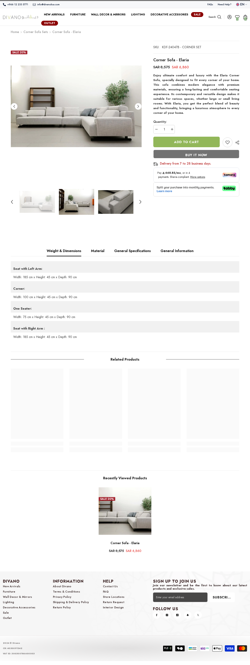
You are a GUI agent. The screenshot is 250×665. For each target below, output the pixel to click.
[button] (14, 106)
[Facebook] (156, 615)
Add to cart (186, 142)
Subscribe (222, 597)
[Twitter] (198, 615)
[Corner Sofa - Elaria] (125, 511)
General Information (177, 250)
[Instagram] (167, 615)
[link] (37, 444)
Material (97, 250)
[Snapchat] (187, 615)
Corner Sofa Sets (35, 32)
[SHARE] (235, 142)
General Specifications (132, 250)
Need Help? (224, 4)
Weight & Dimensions (64, 250)
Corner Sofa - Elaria (125, 543)
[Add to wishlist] (227, 142)
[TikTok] (177, 615)
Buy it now (196, 155)
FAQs (210, 4)
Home (15, 32)
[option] (76, 106)
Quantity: (160, 121)
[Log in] (229, 17)
